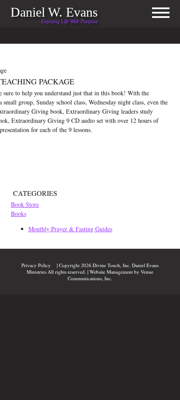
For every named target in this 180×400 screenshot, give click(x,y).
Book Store (25, 204)
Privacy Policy (36, 265)
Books (18, 213)
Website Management (111, 271)
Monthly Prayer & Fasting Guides (70, 229)
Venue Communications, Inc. (110, 275)
